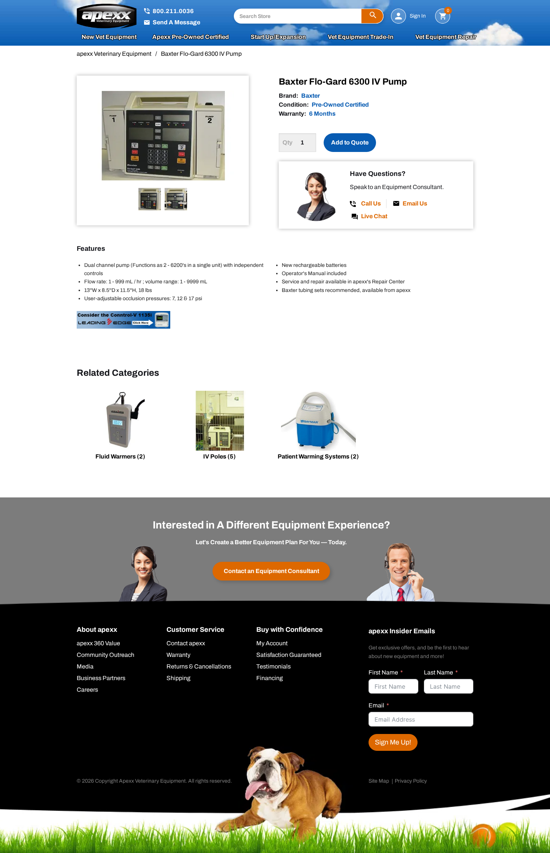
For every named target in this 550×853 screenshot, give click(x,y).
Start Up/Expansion (278, 37)
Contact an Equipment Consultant (271, 571)
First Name (383, 672)
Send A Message (176, 22)
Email (376, 705)
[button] (372, 16)
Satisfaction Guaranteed (288, 655)
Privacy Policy (411, 781)
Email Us (415, 203)
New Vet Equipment (109, 37)
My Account (272, 643)
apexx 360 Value (98, 643)
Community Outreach (105, 655)
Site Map (379, 781)
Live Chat (374, 216)
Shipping (178, 678)
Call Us (371, 203)
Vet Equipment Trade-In (361, 37)
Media (85, 667)
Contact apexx (185, 643)
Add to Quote (350, 142)
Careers (87, 690)
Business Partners (101, 678)
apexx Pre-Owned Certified (190, 37)
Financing (269, 678)
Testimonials (273, 667)
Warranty (178, 655)
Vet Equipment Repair (445, 37)
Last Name (438, 672)
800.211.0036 (173, 11)
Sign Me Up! (393, 742)
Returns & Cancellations (198, 667)
